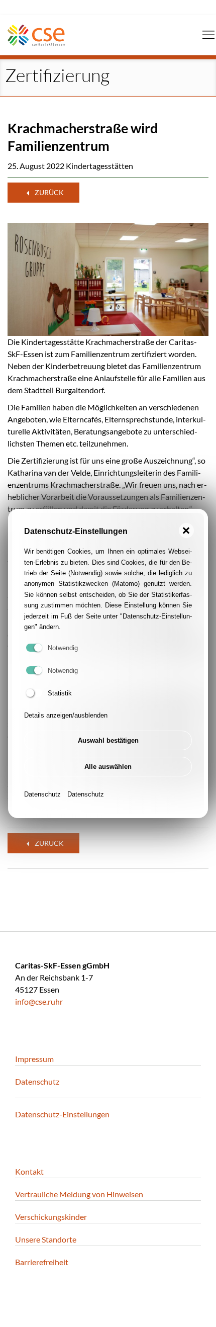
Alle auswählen (108, 766)
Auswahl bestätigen (108, 740)
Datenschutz (42, 794)
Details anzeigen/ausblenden (65, 715)
